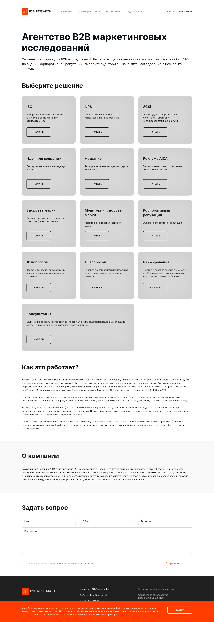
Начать (38, 132)
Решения (66, 11)
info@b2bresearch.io (99, 589)
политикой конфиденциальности (72, 563)
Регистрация (185, 11)
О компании (113, 11)
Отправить (172, 563)
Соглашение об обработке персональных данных (153, 596)
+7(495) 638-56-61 (96, 594)
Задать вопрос (135, 11)
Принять (179, 610)
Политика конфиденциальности (156, 589)
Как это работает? (89, 11)
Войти (170, 11)
